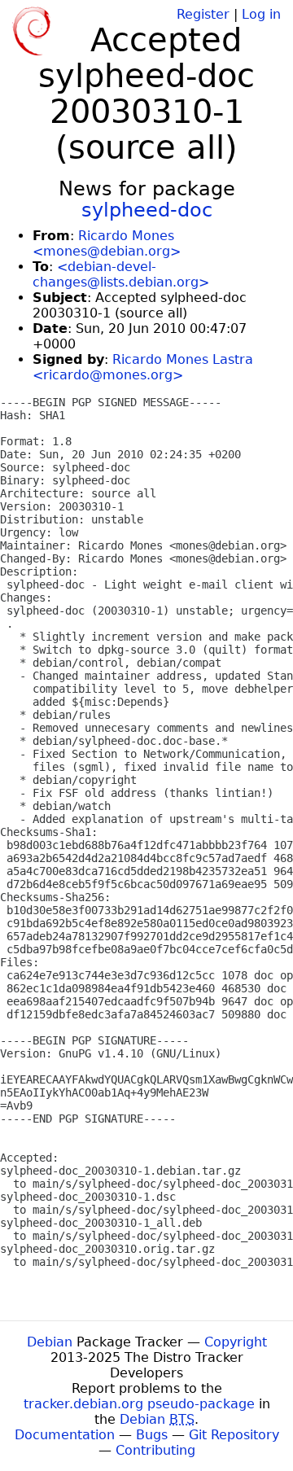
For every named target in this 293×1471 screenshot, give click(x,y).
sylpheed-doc (146, 210)
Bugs (152, 1435)
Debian (49, 1342)
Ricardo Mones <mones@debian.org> (107, 243)
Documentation (65, 1435)
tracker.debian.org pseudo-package (139, 1404)
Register (203, 14)
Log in (261, 14)
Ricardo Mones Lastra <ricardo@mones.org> (143, 367)
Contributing (155, 1450)
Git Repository (234, 1435)
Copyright (235, 1342)
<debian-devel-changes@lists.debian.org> (121, 274)
